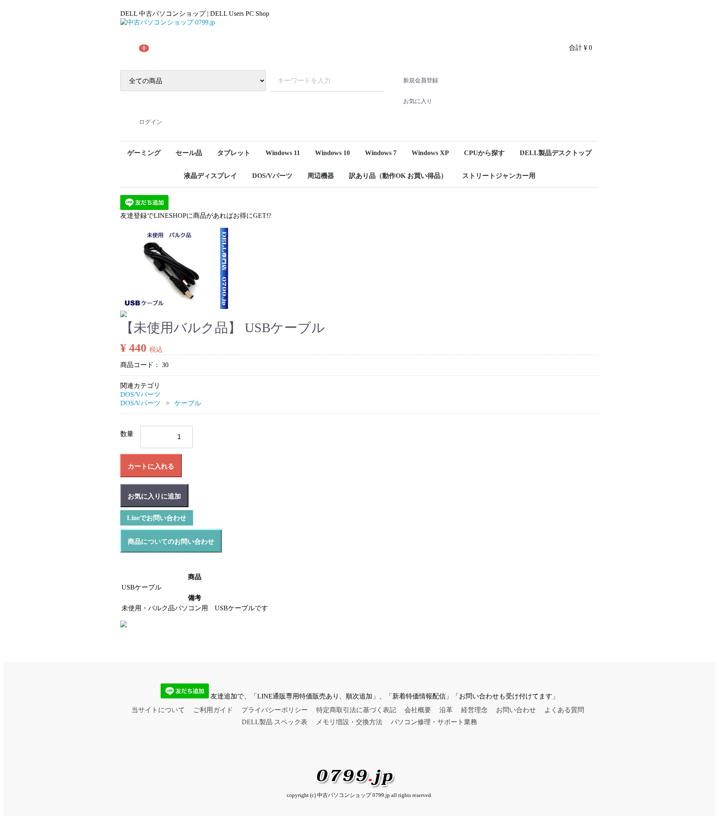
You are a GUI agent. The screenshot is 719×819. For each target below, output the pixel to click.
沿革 (446, 709)
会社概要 (417, 709)
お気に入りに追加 (154, 496)
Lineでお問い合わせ (156, 517)
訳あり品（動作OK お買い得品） (398, 175)
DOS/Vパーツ (272, 175)
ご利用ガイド (213, 709)
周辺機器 (320, 175)
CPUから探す (484, 152)
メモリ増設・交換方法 (349, 721)
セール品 (189, 152)
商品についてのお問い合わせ (171, 541)
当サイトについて (158, 709)
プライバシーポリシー (274, 709)
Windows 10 (332, 152)
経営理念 (474, 709)
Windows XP (430, 152)
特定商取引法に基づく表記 (356, 709)
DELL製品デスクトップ (556, 152)
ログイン (150, 122)
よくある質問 (564, 709)
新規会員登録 (420, 80)
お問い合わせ (516, 709)
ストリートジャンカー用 (499, 175)
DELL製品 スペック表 (274, 721)
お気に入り (417, 101)
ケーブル (187, 403)
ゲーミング (144, 152)
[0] (130, 48)
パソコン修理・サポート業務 (434, 721)
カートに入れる (151, 466)
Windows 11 (282, 152)
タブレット (233, 152)
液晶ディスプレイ (210, 175)
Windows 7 (381, 152)
